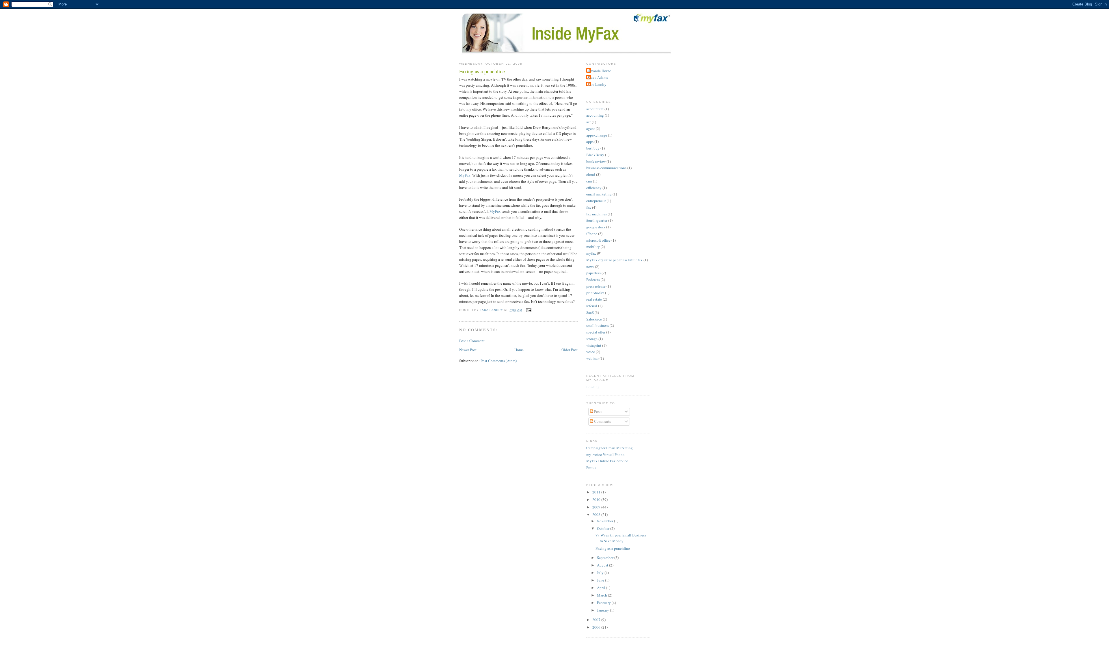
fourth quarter (596, 220)
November (605, 520)
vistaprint (593, 345)
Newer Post (468, 349)
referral (591, 305)
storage (592, 338)
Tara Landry (597, 84)
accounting (595, 115)
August (603, 565)
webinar (592, 358)
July (600, 572)
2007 (596, 619)
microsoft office (598, 240)
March (602, 595)
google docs (595, 227)
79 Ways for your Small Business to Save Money (621, 537)
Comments (602, 421)
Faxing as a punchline (613, 548)
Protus (591, 467)
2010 (596, 499)
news (590, 266)
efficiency (594, 187)
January (603, 610)
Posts (597, 411)
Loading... (594, 387)
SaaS (590, 312)
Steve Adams (598, 77)
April (601, 587)
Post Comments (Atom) (499, 360)
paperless (593, 272)
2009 (596, 507)
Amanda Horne (599, 70)
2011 (596, 492)
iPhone (591, 233)
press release (596, 286)
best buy (593, 148)
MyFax (464, 175)
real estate (594, 299)
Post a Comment (472, 340)
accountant (595, 108)
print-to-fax (595, 292)
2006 (596, 627)
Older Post (569, 349)
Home (519, 349)
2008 (596, 514)
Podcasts (593, 279)
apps (589, 141)
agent (590, 128)
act (588, 121)
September (605, 557)
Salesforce (594, 319)
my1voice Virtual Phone (605, 454)
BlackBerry (595, 154)
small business (597, 325)
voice (590, 351)
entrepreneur (596, 200)
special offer (595, 332)
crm (589, 181)
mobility (593, 246)
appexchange (596, 135)
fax (588, 207)
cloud (590, 174)
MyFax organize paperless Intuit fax (614, 259)
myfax (591, 253)
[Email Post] (528, 310)
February (604, 602)
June (601, 580)
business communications (606, 167)
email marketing (599, 194)
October (603, 528)
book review (596, 161)
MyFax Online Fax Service (607, 460)
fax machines (596, 214)
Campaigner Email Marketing (609, 447)
